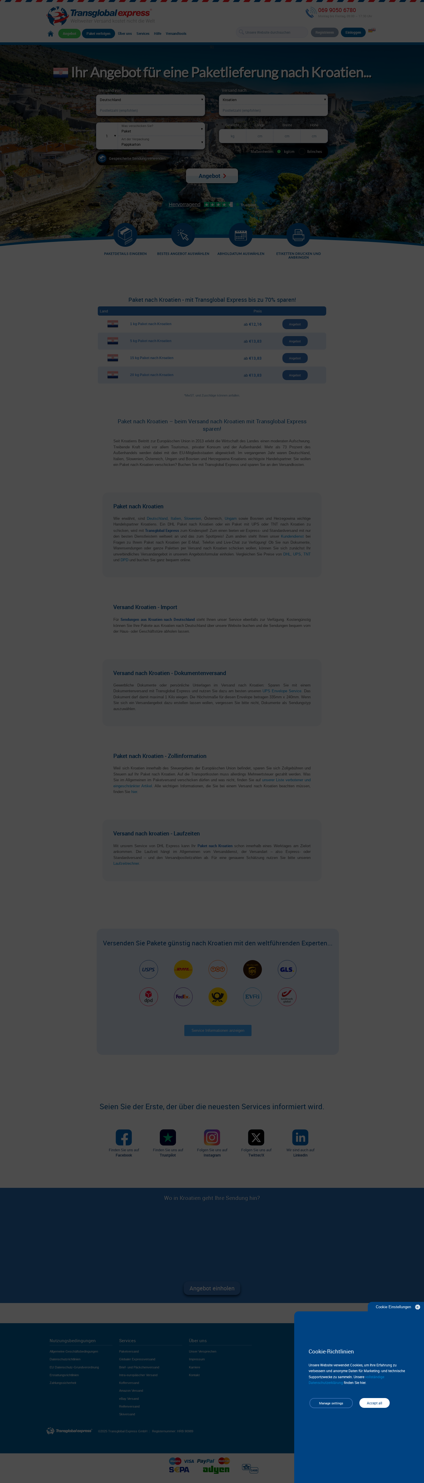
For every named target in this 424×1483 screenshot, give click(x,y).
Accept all (374, 1403)
